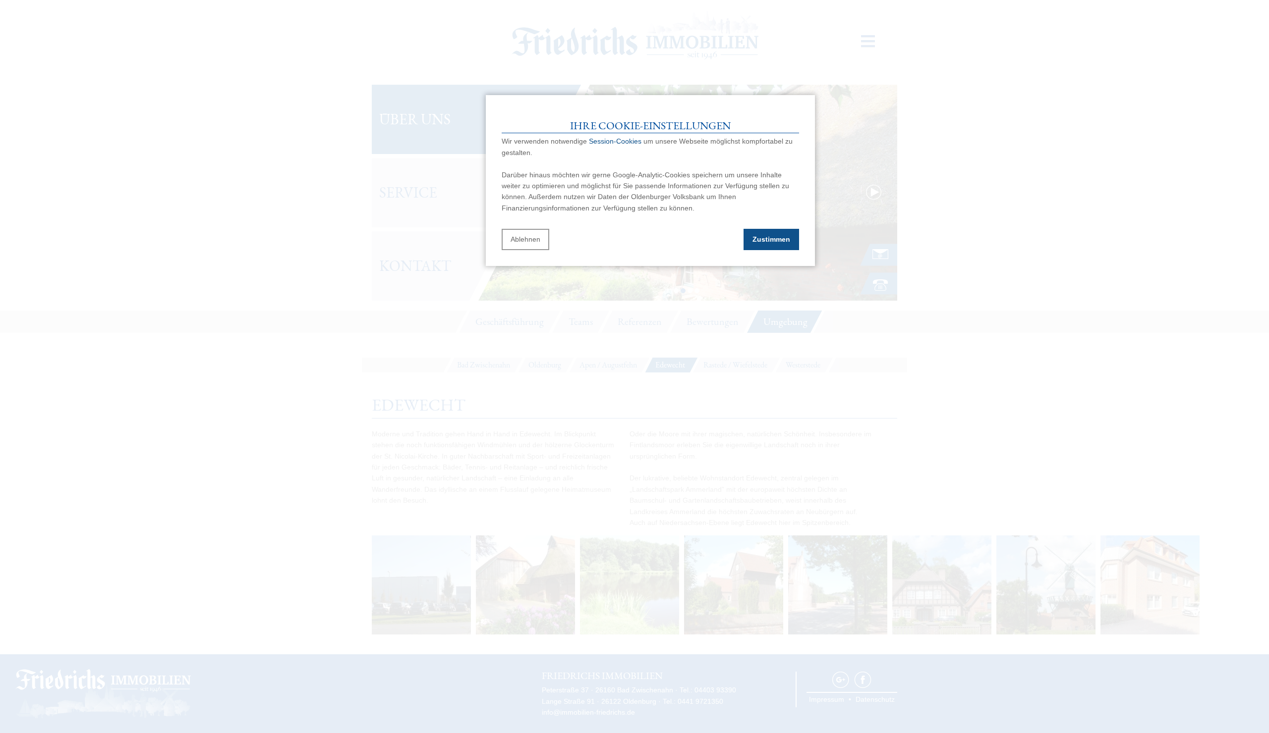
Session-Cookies (615, 141)
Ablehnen (525, 239)
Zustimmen (771, 239)
